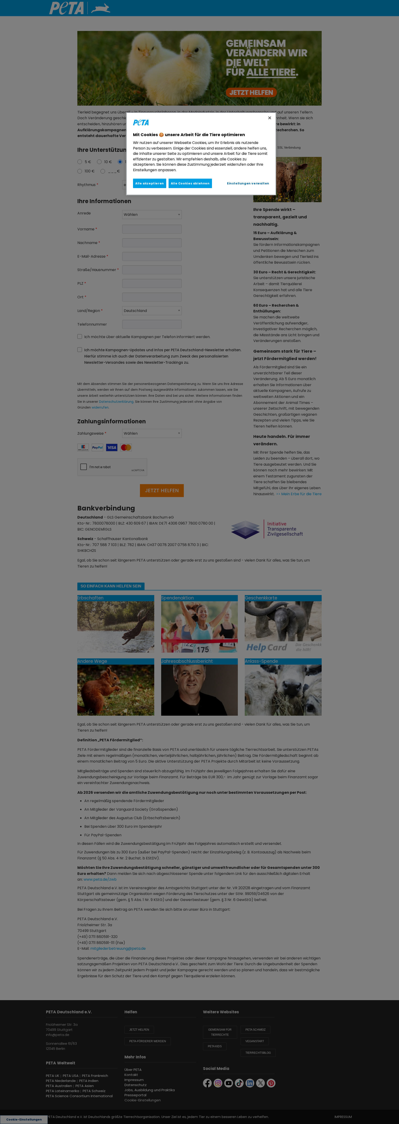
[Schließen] (270, 118)
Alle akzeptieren (149, 183)
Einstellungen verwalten (248, 183)
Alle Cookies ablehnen (190, 183)
